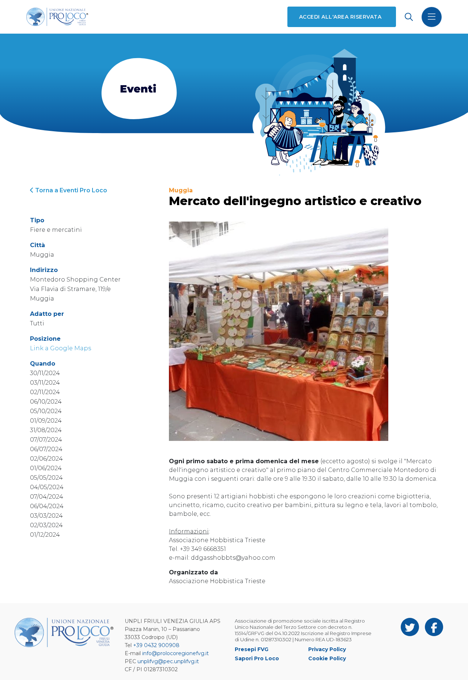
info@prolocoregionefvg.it (175, 653)
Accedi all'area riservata (340, 17)
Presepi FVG (251, 649)
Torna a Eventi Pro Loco (70, 190)
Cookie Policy (327, 658)
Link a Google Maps (60, 348)
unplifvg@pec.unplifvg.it (168, 661)
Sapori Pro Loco (257, 658)
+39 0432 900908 (156, 645)
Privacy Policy (327, 649)
